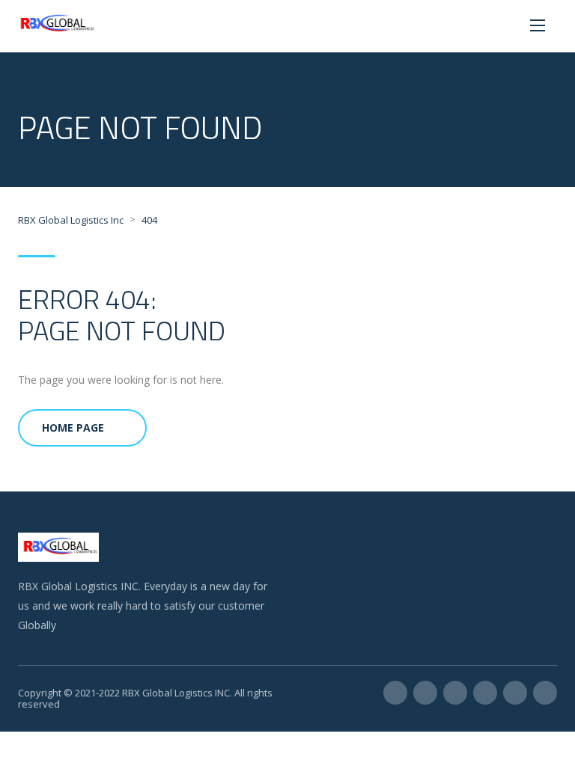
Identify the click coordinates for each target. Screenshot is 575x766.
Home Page (73, 427)
